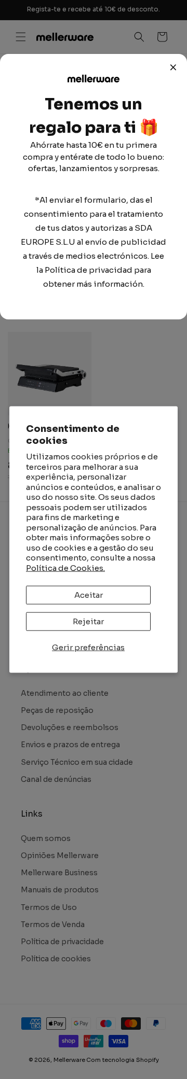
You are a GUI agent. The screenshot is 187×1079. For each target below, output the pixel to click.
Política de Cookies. (65, 567)
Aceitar (88, 595)
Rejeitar (88, 621)
